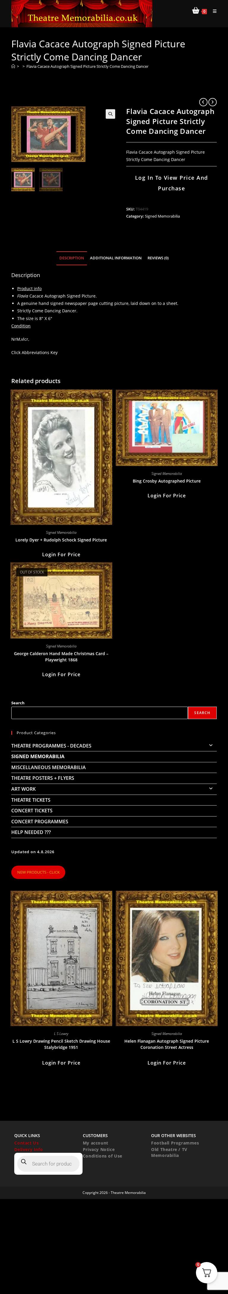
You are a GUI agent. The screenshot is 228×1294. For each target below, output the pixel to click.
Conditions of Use (102, 1156)
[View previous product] (203, 102)
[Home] (13, 66)
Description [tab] (71, 258)
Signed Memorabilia (162, 216)
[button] (110, 114)
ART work (23, 789)
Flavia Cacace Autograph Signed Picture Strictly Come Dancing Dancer (87, 66)
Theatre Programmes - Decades (51, 745)
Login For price (61, 554)
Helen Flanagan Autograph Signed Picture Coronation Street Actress (166, 1044)
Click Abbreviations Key (34, 352)
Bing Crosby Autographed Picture (167, 481)
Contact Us (26, 1143)
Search (18, 702)
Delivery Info (28, 1149)
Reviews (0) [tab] (158, 258)
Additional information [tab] (116, 258)
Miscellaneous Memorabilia (48, 767)
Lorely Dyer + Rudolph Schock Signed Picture (61, 540)
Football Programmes (175, 1143)
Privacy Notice (99, 1149)
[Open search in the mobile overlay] (48, 1164)
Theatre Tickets (30, 800)
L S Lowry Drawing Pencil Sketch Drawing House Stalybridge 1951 (61, 1044)
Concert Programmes (39, 821)
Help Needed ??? (31, 832)
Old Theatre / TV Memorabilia (169, 1152)
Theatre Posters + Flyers (42, 778)
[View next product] (212, 102)
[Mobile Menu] (212, 11)
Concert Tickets (32, 810)
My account (95, 1143)
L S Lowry (61, 1033)
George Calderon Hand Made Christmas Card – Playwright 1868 (61, 657)
